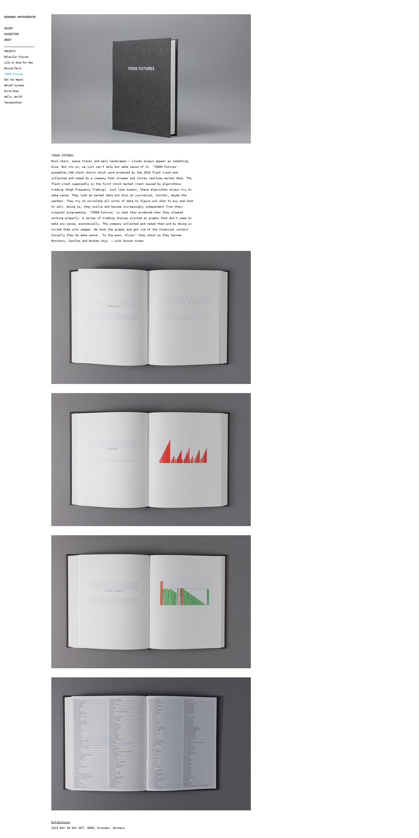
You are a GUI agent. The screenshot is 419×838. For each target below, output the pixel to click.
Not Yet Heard (13, 79)
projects (10, 51)
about (7, 39)
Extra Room (11, 91)
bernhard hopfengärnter (20, 17)
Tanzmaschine (12, 102)
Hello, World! (13, 96)
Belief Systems (14, 85)
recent (8, 28)
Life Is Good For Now (18, 62)
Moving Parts (12, 68)
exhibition (11, 34)
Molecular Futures (16, 57)
